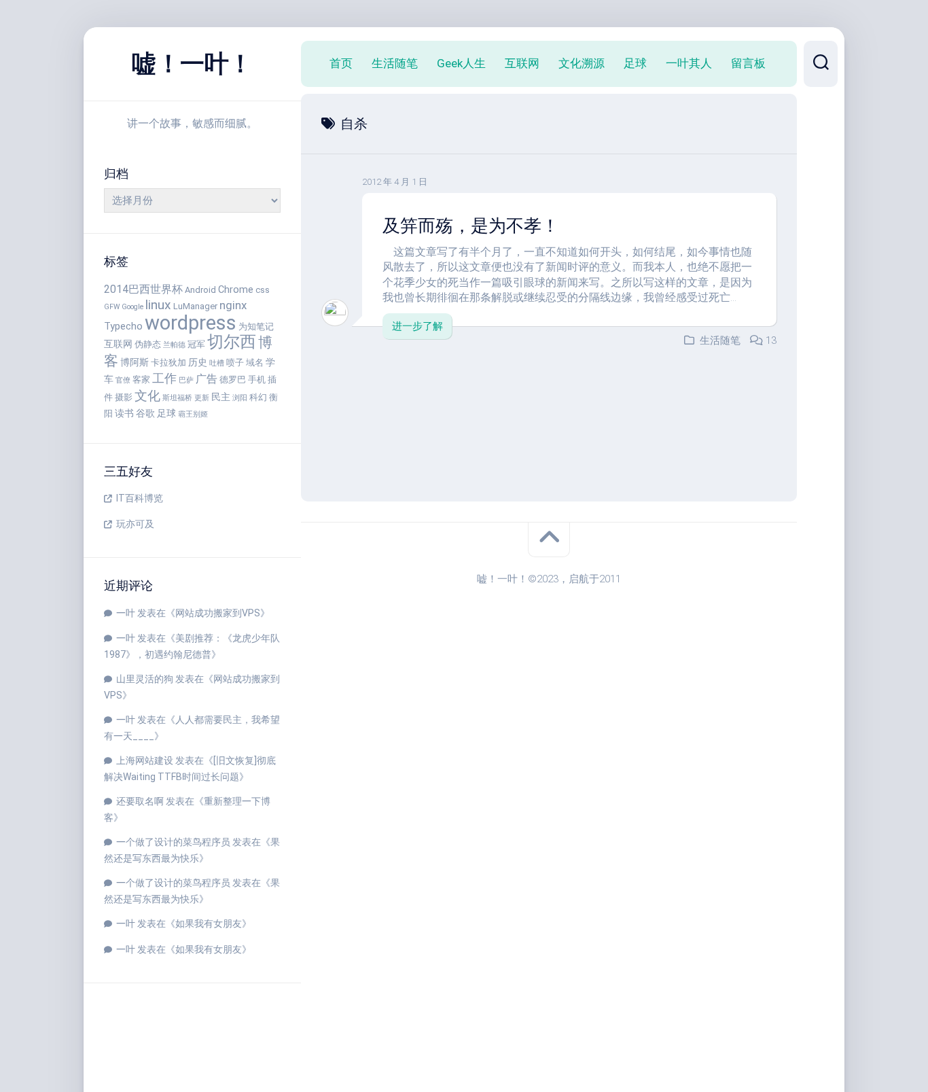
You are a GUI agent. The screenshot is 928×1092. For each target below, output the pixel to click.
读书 (124, 413)
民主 (220, 397)
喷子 (235, 362)
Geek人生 (461, 63)
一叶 (125, 612)
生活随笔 (395, 63)
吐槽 (216, 363)
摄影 (123, 397)
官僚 (122, 380)
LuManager (195, 306)
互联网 (118, 344)
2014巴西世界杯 (143, 289)
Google (132, 306)
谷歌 (145, 413)
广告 (206, 378)
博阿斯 (134, 362)
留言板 (748, 63)
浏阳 (239, 397)
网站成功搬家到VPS (217, 612)
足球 (166, 413)
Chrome (235, 290)
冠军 (196, 344)
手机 (257, 379)
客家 (141, 379)
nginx (233, 305)
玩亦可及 (135, 523)
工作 (164, 378)
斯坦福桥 (177, 397)
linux (158, 305)
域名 (255, 362)
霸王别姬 (193, 414)
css (262, 290)
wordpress (190, 322)
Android (200, 290)
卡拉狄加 (168, 362)
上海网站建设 (144, 760)
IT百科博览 (139, 498)
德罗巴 (232, 379)
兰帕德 (174, 344)
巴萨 (186, 380)
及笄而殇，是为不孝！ (470, 225)
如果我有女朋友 (208, 923)
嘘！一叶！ (192, 64)
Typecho (123, 326)
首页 (341, 63)
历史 (197, 362)
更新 (201, 397)
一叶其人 (689, 63)
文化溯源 (581, 63)
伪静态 (148, 344)
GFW (112, 306)
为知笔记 (256, 326)
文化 (147, 396)
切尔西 (231, 341)
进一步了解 (417, 326)
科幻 (258, 397)
